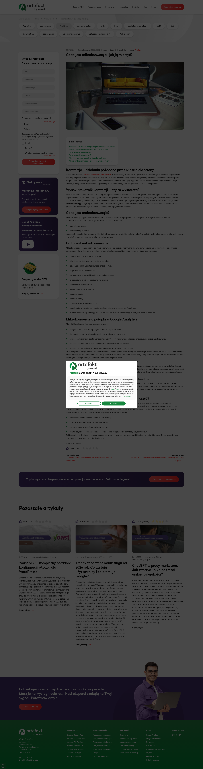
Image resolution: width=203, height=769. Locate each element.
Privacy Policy (115, 389)
